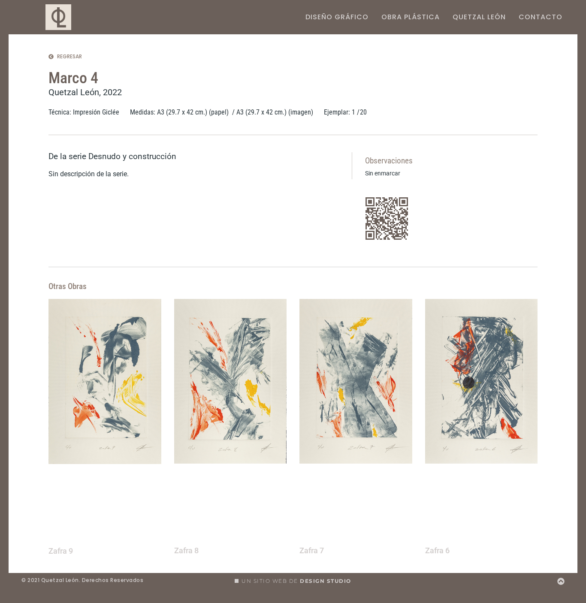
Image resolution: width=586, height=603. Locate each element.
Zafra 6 (437, 550)
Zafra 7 (311, 550)
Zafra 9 (60, 551)
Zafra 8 (186, 550)
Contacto (540, 17)
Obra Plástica (410, 17)
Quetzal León (479, 17)
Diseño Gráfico (337, 17)
